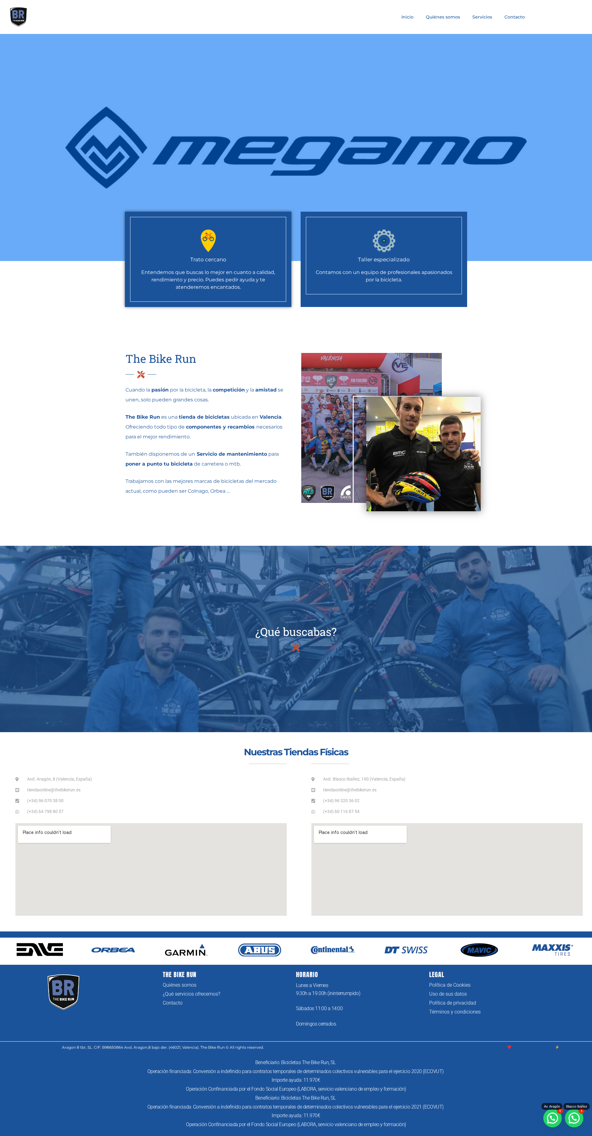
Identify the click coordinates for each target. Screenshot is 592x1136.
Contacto (514, 17)
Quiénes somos (443, 17)
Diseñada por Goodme (533, 1047)
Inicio (407, 17)
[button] (574, 1118)
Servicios (482, 17)
